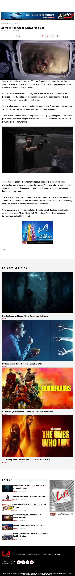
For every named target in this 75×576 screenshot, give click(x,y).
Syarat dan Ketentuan (51, 554)
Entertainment (6, 23)
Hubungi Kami (20, 554)
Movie (16, 23)
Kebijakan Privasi (33, 554)
